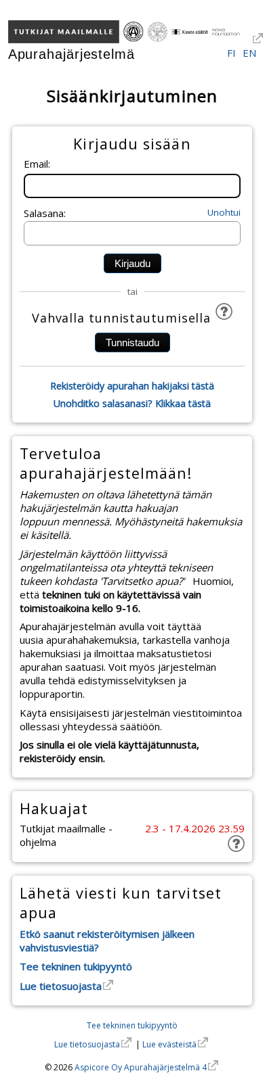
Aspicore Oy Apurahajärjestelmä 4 (141, 1067)
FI (231, 53)
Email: (37, 163)
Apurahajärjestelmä (71, 54)
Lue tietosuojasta (61, 986)
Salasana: (45, 213)
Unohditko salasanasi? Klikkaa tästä (132, 403)
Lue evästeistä (169, 1044)
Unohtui (224, 212)
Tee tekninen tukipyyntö (76, 966)
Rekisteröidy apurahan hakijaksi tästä (132, 385)
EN (249, 53)
